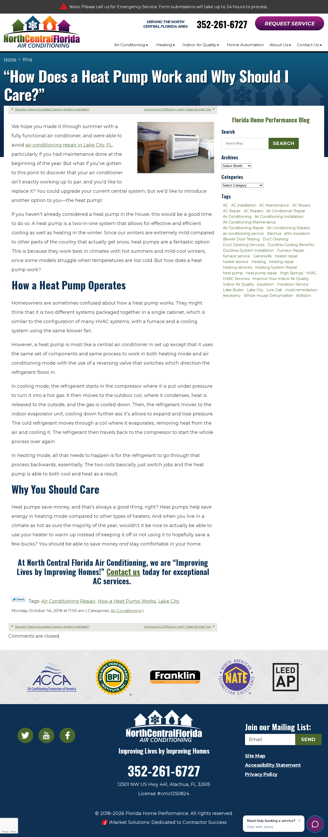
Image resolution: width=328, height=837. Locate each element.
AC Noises (301, 205)
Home (10, 59)
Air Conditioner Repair (285, 211)
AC (225, 205)
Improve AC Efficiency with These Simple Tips (177, 109)
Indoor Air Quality (238, 284)
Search (283, 143)
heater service (235, 261)
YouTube (46, 735)
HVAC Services (236, 278)
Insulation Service (293, 284)
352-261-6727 (222, 24)
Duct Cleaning (275, 239)
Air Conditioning (126, 610)
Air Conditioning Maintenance (249, 222)
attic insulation (297, 233)
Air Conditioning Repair (68, 601)
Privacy (5, 832)
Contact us (123, 571)
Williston (303, 295)
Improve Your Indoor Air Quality (280, 278)
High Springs (291, 273)
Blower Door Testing (241, 239)
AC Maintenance (274, 205)
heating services (237, 267)
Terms (13, 832)
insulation (265, 284)
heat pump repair (261, 273)
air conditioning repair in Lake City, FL (68, 145)
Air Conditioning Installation (278, 216)
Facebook (67, 735)
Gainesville (262, 256)
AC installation (243, 205)
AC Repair (232, 211)
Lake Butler (233, 290)
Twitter (25, 735)
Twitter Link (19, 599)
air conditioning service (243, 233)
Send (308, 739)
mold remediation (301, 290)
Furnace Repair (290, 250)
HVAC (311, 273)
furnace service (236, 256)
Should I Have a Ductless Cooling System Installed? (52, 109)
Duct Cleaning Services (243, 244)
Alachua (274, 233)
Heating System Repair (276, 267)
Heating (258, 261)
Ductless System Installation (248, 250)
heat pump (233, 273)
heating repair (281, 261)
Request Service (290, 24)
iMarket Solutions (129, 822)
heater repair (286, 256)
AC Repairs (253, 211)
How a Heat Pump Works (127, 601)
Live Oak (274, 290)
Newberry (232, 295)
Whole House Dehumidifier (268, 295)
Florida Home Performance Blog (271, 119)
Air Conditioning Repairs (288, 228)
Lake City (168, 601)
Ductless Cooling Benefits (291, 244)
